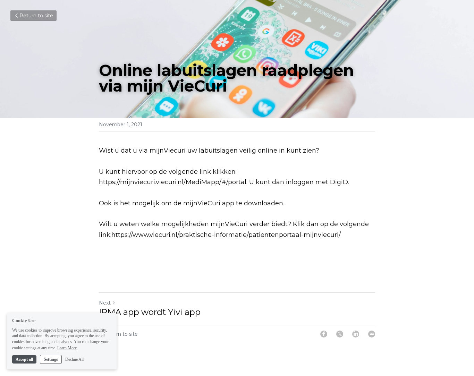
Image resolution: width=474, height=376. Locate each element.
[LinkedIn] (355, 334)
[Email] (371, 334)
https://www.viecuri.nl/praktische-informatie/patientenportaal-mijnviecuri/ (226, 235)
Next (105, 303)
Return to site (36, 15)
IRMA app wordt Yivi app (150, 312)
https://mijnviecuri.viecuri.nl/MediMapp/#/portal (172, 182)
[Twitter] (339, 334)
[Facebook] (323, 334)
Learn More (67, 347)
